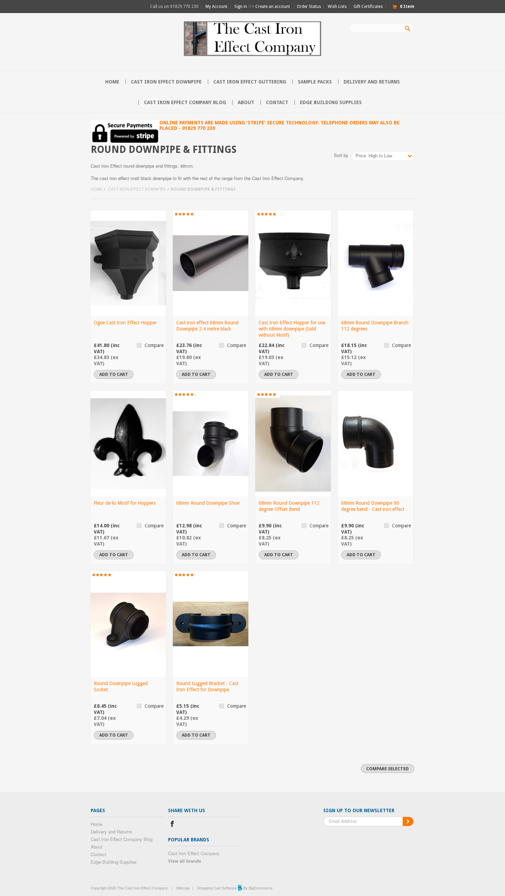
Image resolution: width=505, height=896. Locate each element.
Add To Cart (113, 374)
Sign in (240, 6)
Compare (154, 345)
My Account (216, 6)
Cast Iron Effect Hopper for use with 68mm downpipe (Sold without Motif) (292, 329)
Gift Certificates (368, 6)
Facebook (172, 824)
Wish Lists (337, 6)
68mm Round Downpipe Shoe (207, 503)
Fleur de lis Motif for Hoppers (125, 503)
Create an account (272, 6)
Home (96, 189)
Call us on (174, 6)
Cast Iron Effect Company (194, 853)
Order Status (309, 6)
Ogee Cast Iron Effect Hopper (125, 322)
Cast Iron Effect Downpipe (166, 81)
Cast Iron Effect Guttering (249, 81)
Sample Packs (315, 81)
